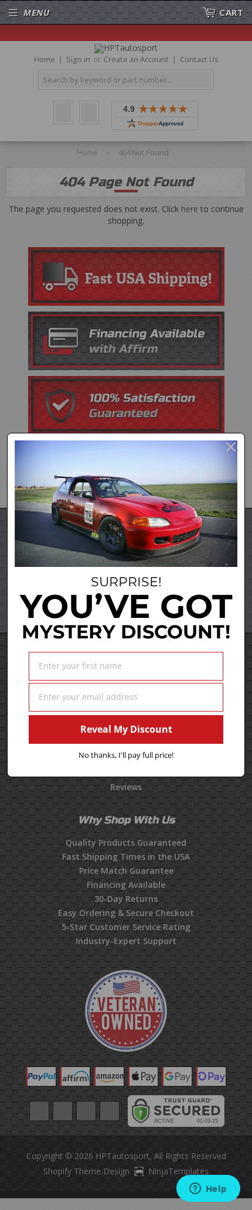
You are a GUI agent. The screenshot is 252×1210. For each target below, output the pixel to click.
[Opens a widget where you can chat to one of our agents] (208, 1189)
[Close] (231, 447)
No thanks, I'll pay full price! (126, 755)
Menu (36, 12)
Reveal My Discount (126, 729)
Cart (231, 12)
